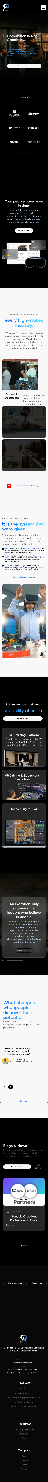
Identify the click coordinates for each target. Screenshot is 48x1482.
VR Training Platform (24, 1402)
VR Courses (24, 1389)
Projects (24, 1460)
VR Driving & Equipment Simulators (24, 1398)
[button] (43, 7)
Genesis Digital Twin (24, 1393)
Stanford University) (12, 561)
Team (24, 1465)
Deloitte (34, 569)
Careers (24, 1469)
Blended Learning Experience (24, 1407)
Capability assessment (24, 1430)
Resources (24, 1434)
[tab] (24, 381)
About (24, 1456)
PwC (29, 552)
